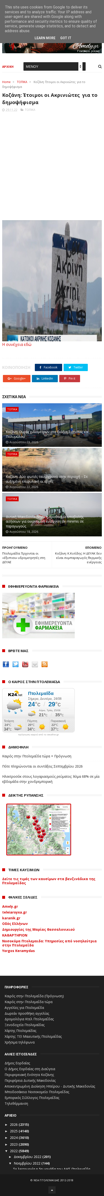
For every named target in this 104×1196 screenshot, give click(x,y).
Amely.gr (10, 906)
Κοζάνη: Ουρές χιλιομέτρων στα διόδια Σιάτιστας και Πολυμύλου (47, 434)
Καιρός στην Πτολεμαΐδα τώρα (28, 1001)
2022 (14, 1151)
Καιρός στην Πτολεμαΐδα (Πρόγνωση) (34, 996)
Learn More (45, 38)
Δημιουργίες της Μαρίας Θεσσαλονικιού (38, 929)
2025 (14, 1131)
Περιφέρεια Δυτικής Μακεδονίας (30, 1080)
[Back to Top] (52, 1190)
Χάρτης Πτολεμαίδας (20, 1030)
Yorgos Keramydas (18, 950)
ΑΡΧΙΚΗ (8, 67)
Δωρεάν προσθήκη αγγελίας (27, 1013)
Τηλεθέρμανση (16, 1103)
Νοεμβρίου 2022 (27, 1163)
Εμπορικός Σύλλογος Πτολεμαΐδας (32, 1097)
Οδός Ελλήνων (15, 923)
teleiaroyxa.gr (14, 912)
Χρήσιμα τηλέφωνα (20, 1042)
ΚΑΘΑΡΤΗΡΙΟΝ (14, 935)
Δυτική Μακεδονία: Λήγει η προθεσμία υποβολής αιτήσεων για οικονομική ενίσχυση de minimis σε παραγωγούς (45, 521)
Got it (65, 38)
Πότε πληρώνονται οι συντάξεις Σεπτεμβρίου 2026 (42, 766)
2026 (14, 1124)
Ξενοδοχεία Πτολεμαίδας (25, 1024)
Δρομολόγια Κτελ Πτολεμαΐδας (29, 1019)
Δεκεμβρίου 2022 (28, 1156)
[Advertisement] (52, 165)
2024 (14, 1137)
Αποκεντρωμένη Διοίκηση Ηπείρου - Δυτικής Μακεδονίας (50, 1086)
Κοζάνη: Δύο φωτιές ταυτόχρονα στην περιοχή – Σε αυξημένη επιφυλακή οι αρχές (47, 479)
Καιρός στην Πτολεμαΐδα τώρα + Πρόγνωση (36, 756)
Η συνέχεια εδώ (16, 344)
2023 (14, 1144)
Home (6, 82)
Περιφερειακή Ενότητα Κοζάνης (29, 1074)
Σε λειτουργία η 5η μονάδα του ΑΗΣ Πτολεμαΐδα (51, 1169)
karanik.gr (11, 918)
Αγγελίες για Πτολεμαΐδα (24, 1007)
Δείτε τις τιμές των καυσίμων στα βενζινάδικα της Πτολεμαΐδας (48, 880)
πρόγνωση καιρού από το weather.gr (38, 734)
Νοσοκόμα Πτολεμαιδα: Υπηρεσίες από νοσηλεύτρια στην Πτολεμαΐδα (49, 943)
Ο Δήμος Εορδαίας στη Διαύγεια (30, 1068)
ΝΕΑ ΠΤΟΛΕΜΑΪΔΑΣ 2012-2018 (54, 1180)
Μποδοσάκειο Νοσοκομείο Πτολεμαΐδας (37, 1091)
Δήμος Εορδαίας (17, 1063)
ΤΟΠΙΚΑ (22, 82)
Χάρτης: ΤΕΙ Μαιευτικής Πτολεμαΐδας (33, 1036)
